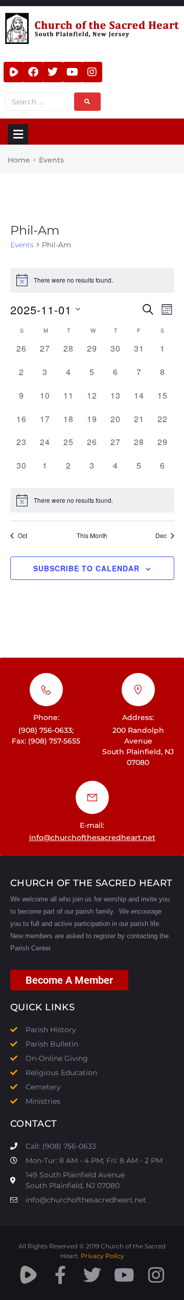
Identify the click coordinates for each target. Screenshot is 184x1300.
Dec (161, 535)
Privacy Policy (102, 1256)
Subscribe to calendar (86, 568)
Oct (22, 535)
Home (19, 160)
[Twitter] (52, 72)
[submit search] (87, 101)
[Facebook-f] (60, 1275)
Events (22, 244)
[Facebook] (33, 72)
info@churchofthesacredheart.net (92, 837)
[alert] (92, 500)
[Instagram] (92, 72)
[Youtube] (72, 72)
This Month (92, 535)
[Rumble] (14, 72)
